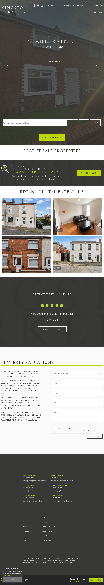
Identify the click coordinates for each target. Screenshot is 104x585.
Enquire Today (89, 173)
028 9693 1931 (53, 6)
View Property (51, 61)
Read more (6, 575)
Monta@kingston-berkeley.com (75, 6)
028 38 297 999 (28, 477)
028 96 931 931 (56, 498)
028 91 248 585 (56, 477)
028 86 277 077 (28, 488)
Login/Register (97, 6)
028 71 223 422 (28, 498)
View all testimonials (51, 329)
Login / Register (95, 580)
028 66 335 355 (56, 488)
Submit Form (94, 436)
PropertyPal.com (78, 581)
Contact (25, 540)
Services (26, 522)
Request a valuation (52, 137)
